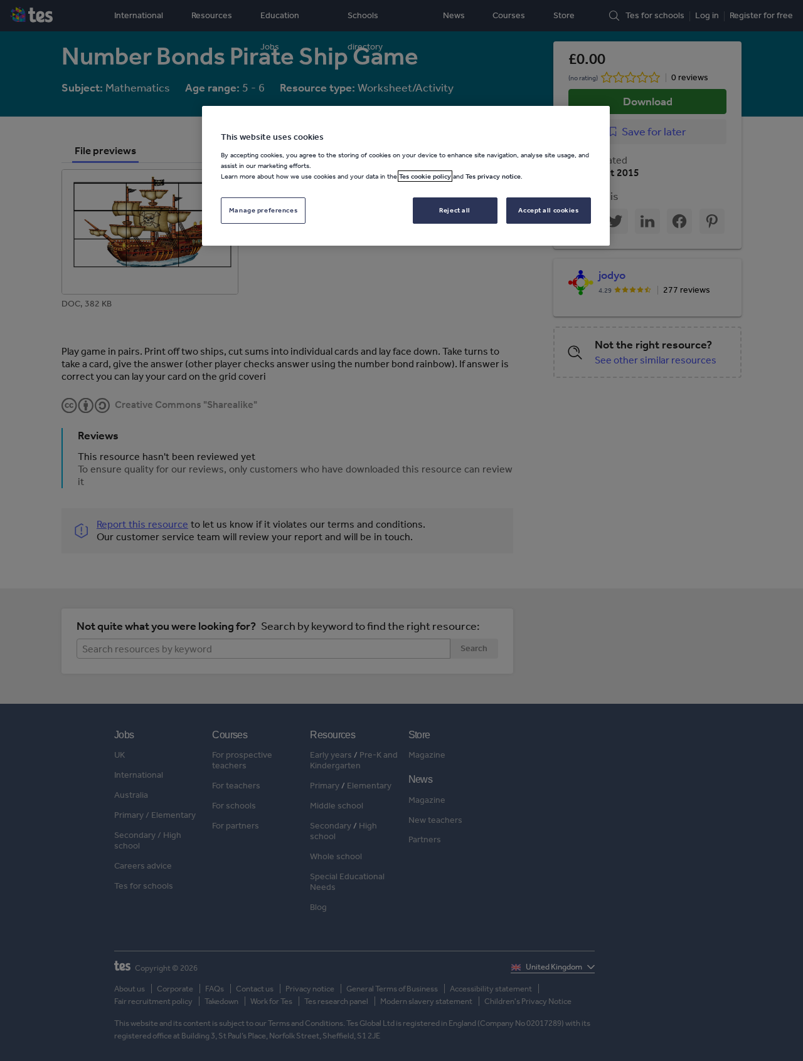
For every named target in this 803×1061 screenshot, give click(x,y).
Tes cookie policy (425, 176)
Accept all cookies (548, 210)
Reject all (455, 210)
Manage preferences (263, 210)
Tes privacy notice (493, 176)
